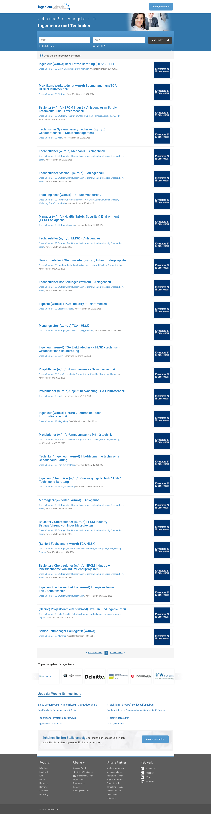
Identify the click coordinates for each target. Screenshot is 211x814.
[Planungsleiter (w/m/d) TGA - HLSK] (162, 332)
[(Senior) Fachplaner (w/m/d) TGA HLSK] (162, 550)
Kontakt (76, 787)
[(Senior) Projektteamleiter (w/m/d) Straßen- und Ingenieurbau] (162, 615)
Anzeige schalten (161, 6)
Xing (148, 777)
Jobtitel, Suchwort (47, 46)
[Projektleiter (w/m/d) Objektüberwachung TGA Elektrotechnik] (162, 397)
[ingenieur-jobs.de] (54, 6)
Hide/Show (171, 49)
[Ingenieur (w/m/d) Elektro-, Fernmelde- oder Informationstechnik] (162, 419)
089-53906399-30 (85, 772)
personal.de (112, 794)
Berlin (42, 779)
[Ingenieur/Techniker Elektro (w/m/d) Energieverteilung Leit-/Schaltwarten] (162, 594)
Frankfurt (43, 772)
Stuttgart (43, 791)
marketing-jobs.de (115, 776)
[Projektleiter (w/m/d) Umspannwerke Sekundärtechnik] (162, 376)
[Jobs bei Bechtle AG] (49, 676)
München (43, 768)
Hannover (43, 787)
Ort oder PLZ (99, 46)
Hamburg (43, 783)
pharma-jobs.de (114, 791)
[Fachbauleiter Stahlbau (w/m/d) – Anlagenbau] (162, 179)
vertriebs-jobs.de (114, 772)
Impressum (78, 779)
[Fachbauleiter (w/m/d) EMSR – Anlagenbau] (162, 245)
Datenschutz (79, 783)
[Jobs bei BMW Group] (72, 676)
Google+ (150, 773)
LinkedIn (150, 781)
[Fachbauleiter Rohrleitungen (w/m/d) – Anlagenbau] (162, 288)
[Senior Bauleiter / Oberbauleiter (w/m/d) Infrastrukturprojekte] (162, 267)
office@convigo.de (85, 776)
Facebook (150, 768)
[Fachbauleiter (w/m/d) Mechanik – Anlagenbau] (162, 157)
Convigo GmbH (80, 768)
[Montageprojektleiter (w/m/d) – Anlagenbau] (162, 506)
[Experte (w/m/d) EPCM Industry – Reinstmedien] (162, 310)
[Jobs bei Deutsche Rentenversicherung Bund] (118, 676)
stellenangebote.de (115, 768)
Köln (41, 776)
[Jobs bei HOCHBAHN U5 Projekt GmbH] (141, 676)
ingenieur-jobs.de (115, 779)
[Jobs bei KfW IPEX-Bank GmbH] (164, 676)
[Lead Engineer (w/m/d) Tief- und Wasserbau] (162, 201)
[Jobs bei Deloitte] (95, 676)
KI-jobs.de (111, 798)
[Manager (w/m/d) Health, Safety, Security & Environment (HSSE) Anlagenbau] (162, 223)
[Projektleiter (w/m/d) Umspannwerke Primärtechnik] (162, 441)
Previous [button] (35, 676)
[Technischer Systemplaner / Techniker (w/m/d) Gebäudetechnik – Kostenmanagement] (162, 136)
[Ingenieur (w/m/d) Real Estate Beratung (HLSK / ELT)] (162, 70)
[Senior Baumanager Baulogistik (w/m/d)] (162, 637)
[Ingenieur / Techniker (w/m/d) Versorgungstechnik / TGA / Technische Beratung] (162, 485)
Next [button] (179, 676)
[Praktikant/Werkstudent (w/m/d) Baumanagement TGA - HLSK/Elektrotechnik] (162, 92)
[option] (49, 676)
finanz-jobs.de (113, 783)
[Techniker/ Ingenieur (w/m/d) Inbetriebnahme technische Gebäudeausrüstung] (162, 463)
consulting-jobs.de (115, 787)
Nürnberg (43, 794)
